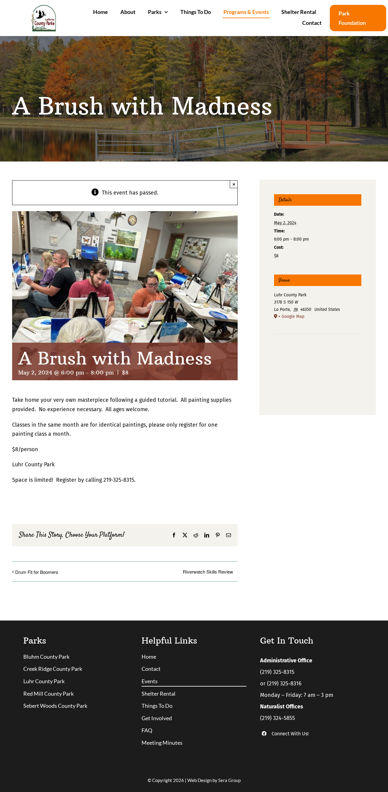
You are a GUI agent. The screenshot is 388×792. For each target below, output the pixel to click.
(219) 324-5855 (277, 718)
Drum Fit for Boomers (36, 572)
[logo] (43, 7)
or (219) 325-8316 (281, 683)
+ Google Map (291, 316)
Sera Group (229, 780)
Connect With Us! (290, 734)
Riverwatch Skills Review (208, 571)
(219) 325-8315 (277, 672)
